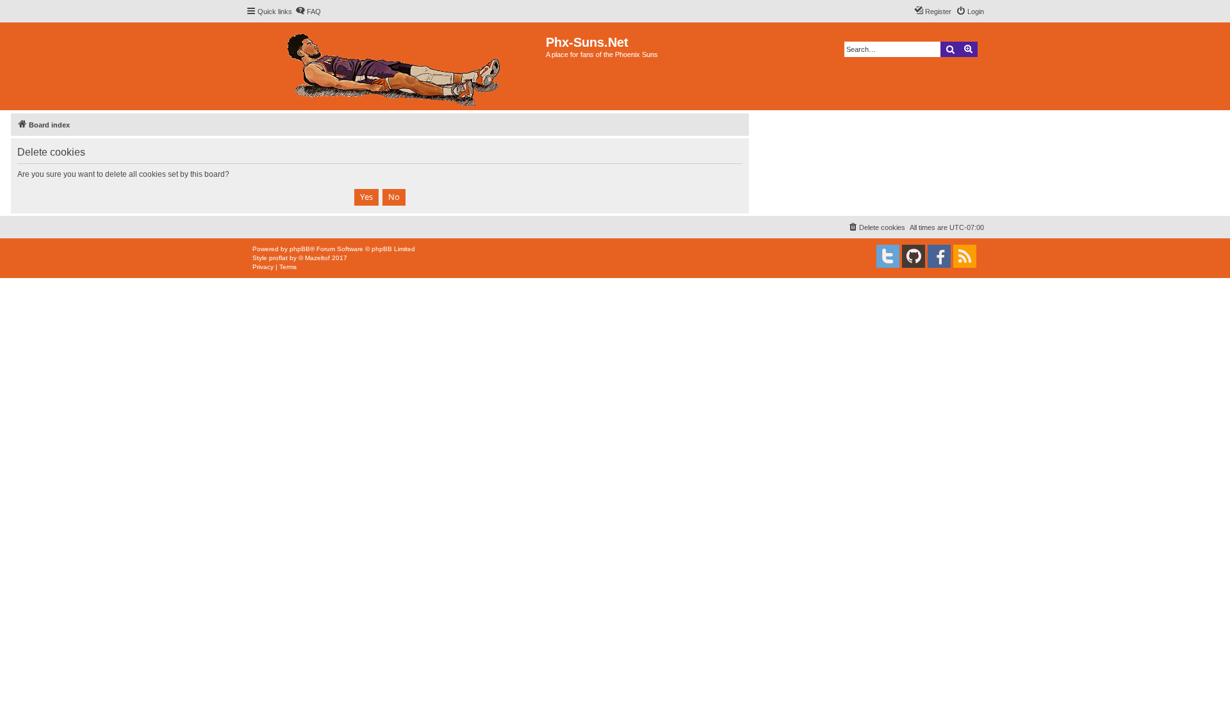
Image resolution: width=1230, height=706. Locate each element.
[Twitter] (887, 256)
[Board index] (396, 66)
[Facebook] (939, 256)
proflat (278, 257)
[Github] (913, 256)
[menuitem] (308, 11)
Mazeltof (317, 257)
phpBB (300, 248)
